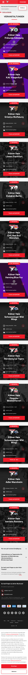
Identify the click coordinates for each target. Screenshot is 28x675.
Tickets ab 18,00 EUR (14, 55)
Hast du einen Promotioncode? (9, 6)
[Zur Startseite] (7, 2)
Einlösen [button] (22, 8)
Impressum (13, 620)
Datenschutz (20, 620)
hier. (20, 574)
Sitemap (16, 622)
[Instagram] (8, 613)
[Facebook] (4, 613)
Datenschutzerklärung (16, 660)
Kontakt (11, 622)
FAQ (5, 620)
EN (16, 625)
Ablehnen (14, 671)
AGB (8, 620)
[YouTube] (19, 613)
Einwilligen (14, 666)
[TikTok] (23, 613)
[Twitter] (12, 613)
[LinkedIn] (16, 613)
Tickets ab (12, 459)
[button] (23, 44)
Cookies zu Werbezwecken (12, 634)
